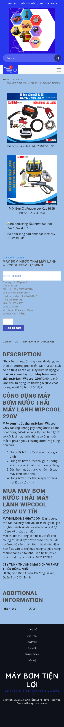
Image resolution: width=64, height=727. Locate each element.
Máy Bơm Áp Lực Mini (13, 257)
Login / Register (48, 3)
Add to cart (14, 328)
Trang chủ (32, 629)
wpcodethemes (38, 703)
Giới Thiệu (32, 635)
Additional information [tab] (38, 341)
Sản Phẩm (32, 641)
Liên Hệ (32, 660)
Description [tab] (10, 341)
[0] (10, 69)
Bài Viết (32, 648)
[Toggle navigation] (58, 69)
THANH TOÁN (32, 654)
